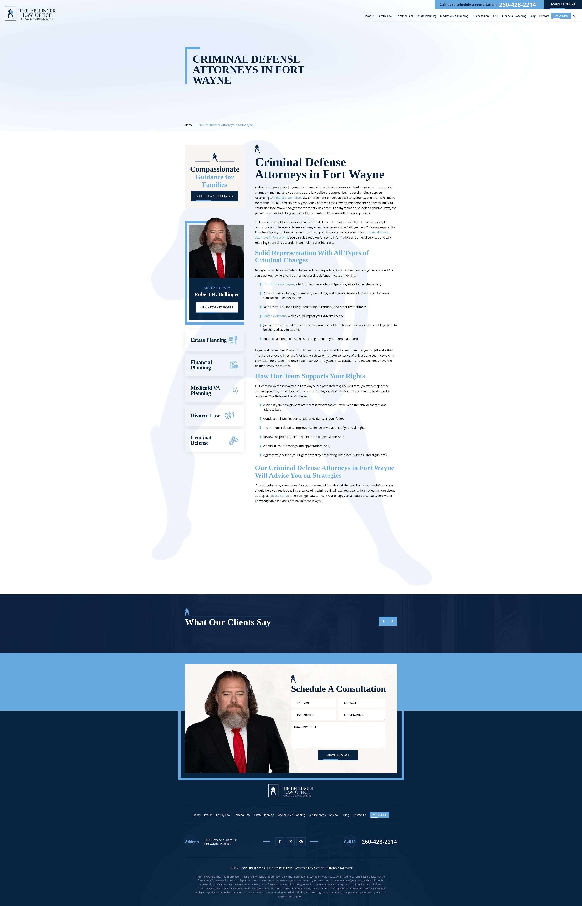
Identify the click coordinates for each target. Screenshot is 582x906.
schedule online (563, 4)
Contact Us (359, 815)
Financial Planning (214, 365)
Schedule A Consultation (215, 196)
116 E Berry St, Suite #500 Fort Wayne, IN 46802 (220, 842)
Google (301, 841)
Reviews (334, 815)
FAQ (495, 16)
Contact (544, 16)
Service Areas (317, 815)
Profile (369, 16)
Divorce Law (214, 415)
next (392, 621)
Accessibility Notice (309, 868)
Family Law (385, 16)
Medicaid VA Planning (454, 16)
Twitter (290, 841)
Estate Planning (426, 16)
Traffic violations (274, 316)
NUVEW (233, 868)
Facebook (279, 841)
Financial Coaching (514, 16)
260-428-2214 (517, 4)
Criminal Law (404, 16)
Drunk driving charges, (279, 284)
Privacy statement (340, 868)
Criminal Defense (214, 440)
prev (383, 621)
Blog (533, 16)
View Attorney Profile (217, 307)
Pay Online (561, 15)
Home (197, 815)
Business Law (480, 16)
